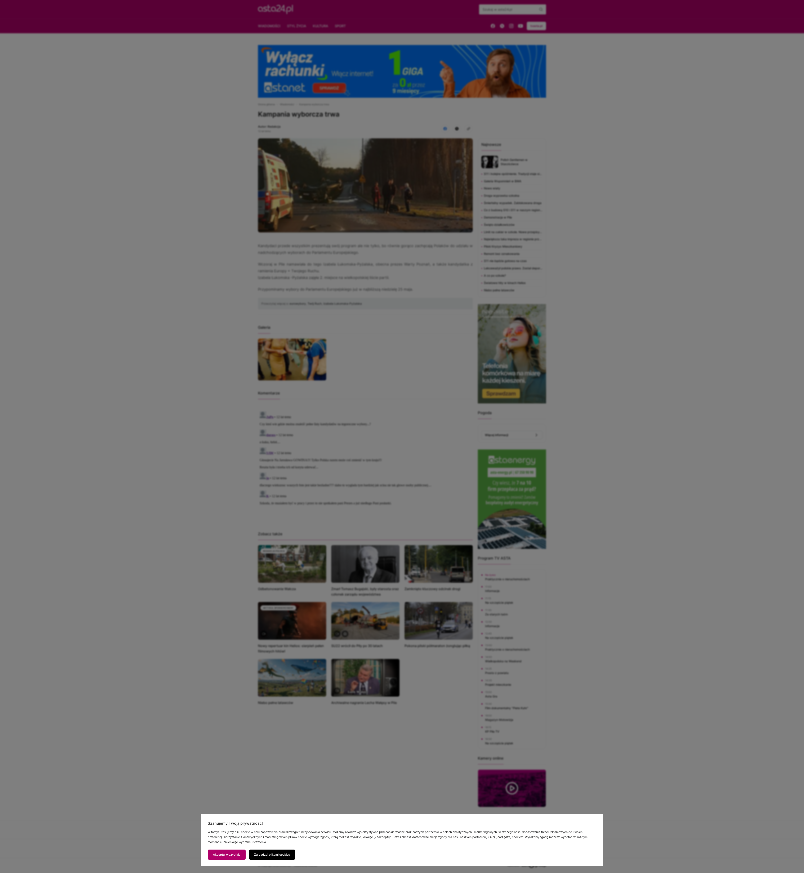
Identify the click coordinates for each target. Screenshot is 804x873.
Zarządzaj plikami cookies (272, 854)
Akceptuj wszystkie (226, 854)
